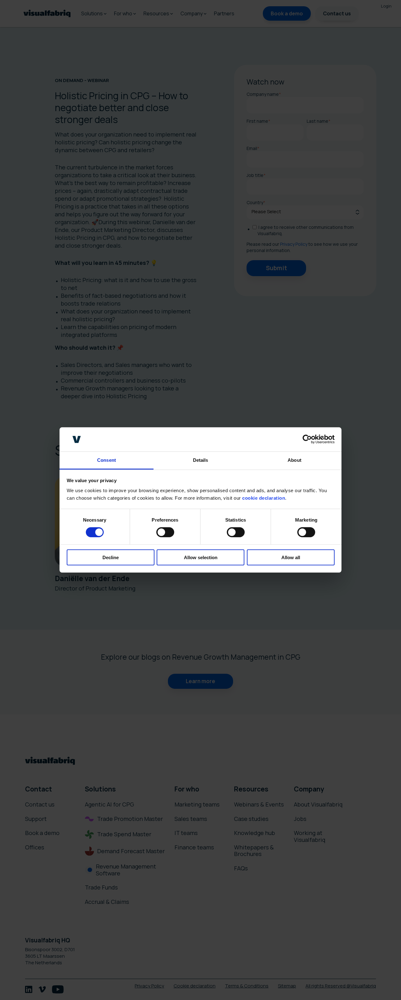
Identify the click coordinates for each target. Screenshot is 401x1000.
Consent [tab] (106, 460)
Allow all (290, 557)
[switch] (165, 532)
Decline (110, 557)
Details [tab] (200, 460)
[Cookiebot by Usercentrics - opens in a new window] (307, 439)
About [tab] (294, 460)
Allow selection (200, 557)
